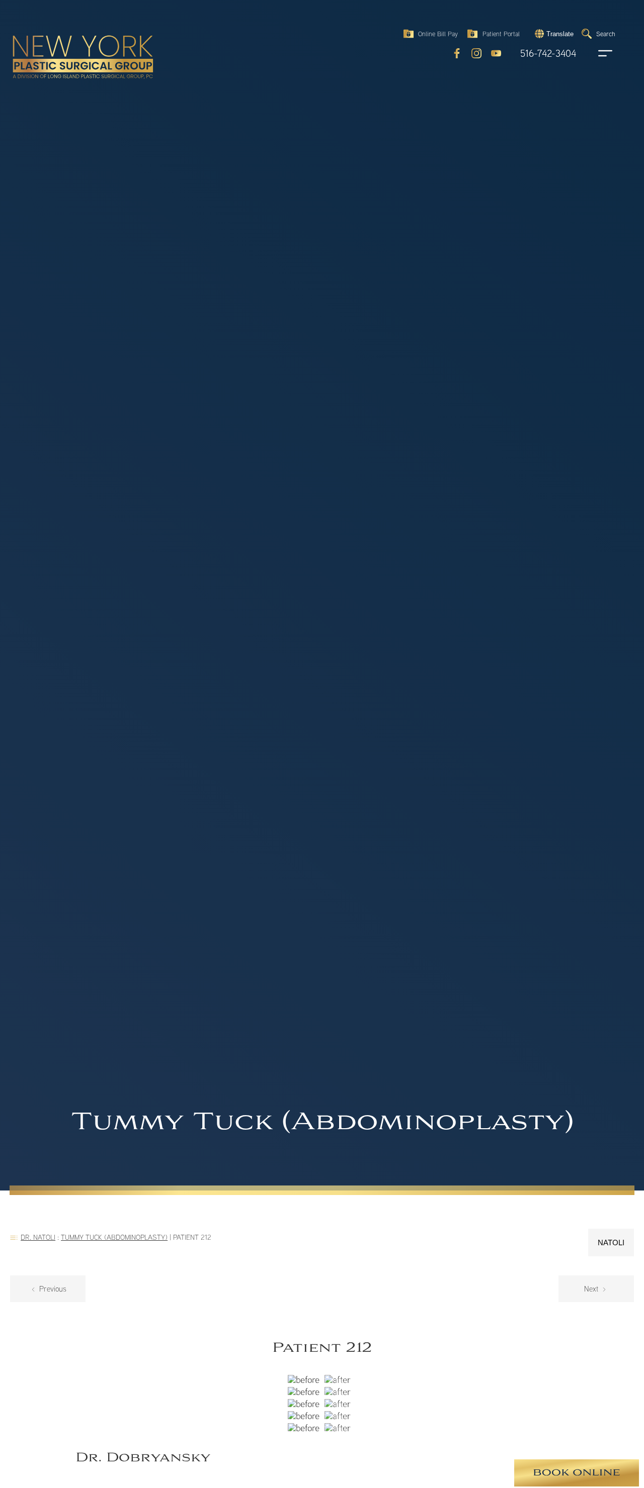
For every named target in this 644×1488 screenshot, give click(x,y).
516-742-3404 (548, 53)
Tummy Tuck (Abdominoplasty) (114, 1237)
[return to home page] (60, 35)
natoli (611, 1242)
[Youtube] (496, 53)
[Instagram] (476, 53)
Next (592, 1289)
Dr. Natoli (38, 1237)
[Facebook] (457, 53)
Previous (51, 1289)
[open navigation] (595, 53)
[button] (553, 34)
